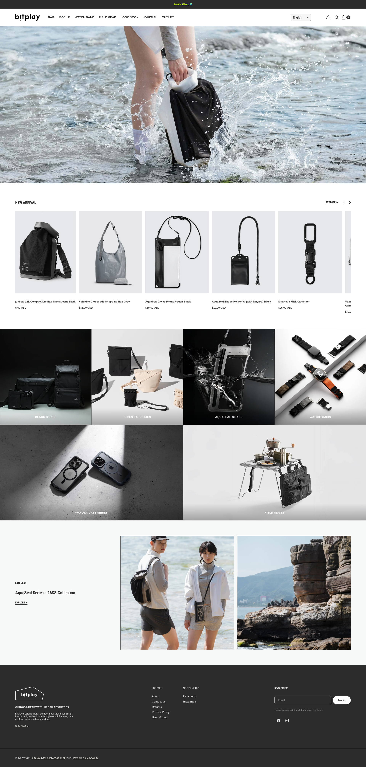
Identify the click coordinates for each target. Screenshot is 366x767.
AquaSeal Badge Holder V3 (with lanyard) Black (107, 301)
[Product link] (43, 252)
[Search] (336, 17)
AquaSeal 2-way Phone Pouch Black (34, 301)
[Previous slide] (345, 202)
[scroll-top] (359, 760)
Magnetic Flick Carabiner (160, 301)
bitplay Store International (48, 757)
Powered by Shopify (85, 757)
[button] (328, 17)
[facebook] (278, 720)
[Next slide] (349, 202)
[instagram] (287, 720)
